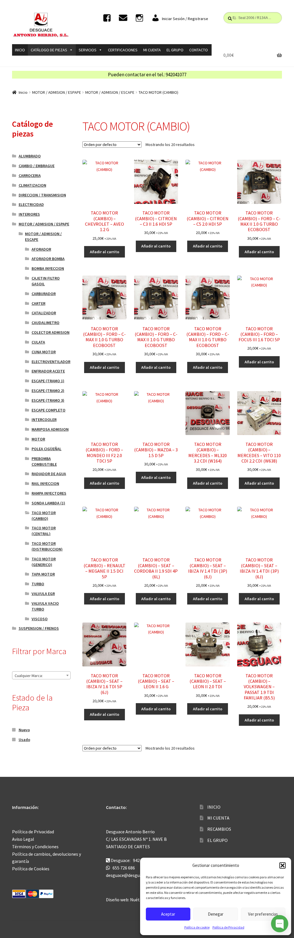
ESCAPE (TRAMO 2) (48, 390)
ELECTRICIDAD (31, 204)
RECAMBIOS (219, 829)
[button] (282, 865)
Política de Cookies (30, 868)
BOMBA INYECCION (48, 268)
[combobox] (41, 675)
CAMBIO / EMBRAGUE (37, 165)
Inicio (23, 92)
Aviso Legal (23, 839)
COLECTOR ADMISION (50, 332)
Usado (24, 739)
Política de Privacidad (228, 927)
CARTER (38, 303)
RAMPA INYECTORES (49, 493)
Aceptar (168, 914)
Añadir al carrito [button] (104, 251)
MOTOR (38, 439)
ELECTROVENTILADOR (51, 361)
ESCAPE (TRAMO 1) (48, 380)
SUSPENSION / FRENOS (39, 628)
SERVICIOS (87, 49)
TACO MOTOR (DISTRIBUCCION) (47, 546)
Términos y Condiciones (35, 846)
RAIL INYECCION (45, 483)
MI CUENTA (152, 49)
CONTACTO (198, 49)
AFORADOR (41, 249)
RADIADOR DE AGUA (49, 473)
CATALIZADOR (44, 312)
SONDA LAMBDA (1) (48, 503)
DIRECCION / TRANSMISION (42, 195)
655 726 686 (124, 868)
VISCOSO (40, 618)
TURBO (38, 583)
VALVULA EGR (43, 593)
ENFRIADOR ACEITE (48, 371)
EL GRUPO (175, 49)
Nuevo (24, 729)
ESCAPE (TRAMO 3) (48, 400)
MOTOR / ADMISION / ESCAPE (109, 92)
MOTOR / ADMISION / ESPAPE (56, 92)
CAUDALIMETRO (45, 322)
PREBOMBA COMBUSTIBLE (44, 461)
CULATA (38, 342)
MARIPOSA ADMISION (50, 429)
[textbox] (41, 676)
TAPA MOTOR (43, 574)
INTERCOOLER (44, 419)
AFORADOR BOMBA (48, 258)
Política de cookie (197, 927)
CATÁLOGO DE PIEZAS (49, 49)
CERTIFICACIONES (123, 49)
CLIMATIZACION (32, 185)
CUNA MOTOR (44, 351)
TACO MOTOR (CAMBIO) (44, 515)
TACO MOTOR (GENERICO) (44, 561)
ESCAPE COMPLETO (48, 410)
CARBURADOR (44, 293)
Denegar (215, 914)
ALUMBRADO (30, 156)
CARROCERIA (30, 175)
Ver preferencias (263, 914)
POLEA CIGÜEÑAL (46, 448)
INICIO (20, 49)
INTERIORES (29, 214)
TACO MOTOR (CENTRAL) (44, 530)
